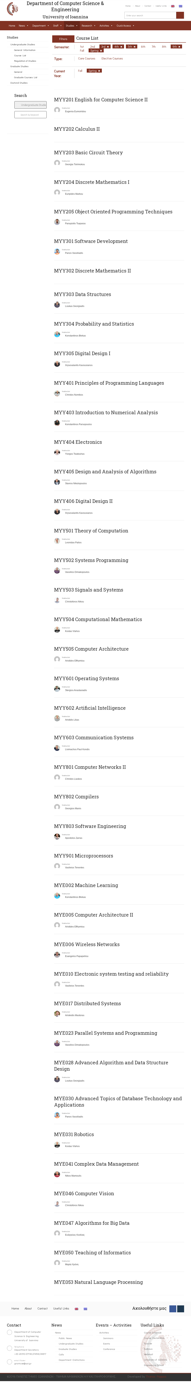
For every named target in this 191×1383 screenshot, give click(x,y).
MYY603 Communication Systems (94, 737)
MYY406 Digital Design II (83, 501)
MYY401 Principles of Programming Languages (109, 383)
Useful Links (161, 5)
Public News (65, 1338)
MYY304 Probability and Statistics (94, 324)
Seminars (108, 1338)
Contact (148, 5)
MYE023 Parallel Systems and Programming (105, 1033)
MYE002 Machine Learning (86, 885)
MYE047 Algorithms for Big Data (92, 1223)
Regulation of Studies (25, 60)
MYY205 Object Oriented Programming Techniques (113, 211)
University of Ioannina (155, 1359)
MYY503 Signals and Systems (88, 589)
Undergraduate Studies (22, 44)
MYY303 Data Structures (82, 294)
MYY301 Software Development (91, 241)
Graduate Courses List (25, 77)
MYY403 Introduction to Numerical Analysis (106, 412)
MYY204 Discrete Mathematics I (91, 182)
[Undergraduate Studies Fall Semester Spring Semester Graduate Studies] (30, 105)
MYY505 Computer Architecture (91, 649)
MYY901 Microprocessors (83, 855)
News (22, 25)
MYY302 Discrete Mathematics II (92, 270)
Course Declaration (154, 1337)
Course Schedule (153, 1332)
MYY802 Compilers (76, 796)
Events (106, 1343)
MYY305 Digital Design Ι (82, 353)
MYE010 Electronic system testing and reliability (111, 974)
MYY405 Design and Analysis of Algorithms (105, 471)
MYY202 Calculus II (77, 129)
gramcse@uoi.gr (23, 1363)
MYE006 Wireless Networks (87, 944)
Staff (55, 25)
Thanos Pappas (156, 1376)
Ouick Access (124, 25)
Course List (20, 55)
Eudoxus (148, 1348)
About (137, 5)
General (18, 71)
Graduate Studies (19, 66)
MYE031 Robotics (74, 1134)
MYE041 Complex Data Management (96, 1164)
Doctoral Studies (18, 82)
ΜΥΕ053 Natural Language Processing (98, 1282)
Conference (109, 1348)
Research (87, 25)
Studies (70, 25)
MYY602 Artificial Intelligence (90, 708)
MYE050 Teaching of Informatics (92, 1252)
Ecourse (148, 1343)
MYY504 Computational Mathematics (98, 619)
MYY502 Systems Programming (91, 560)
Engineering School (154, 1365)
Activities (104, 25)
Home (128, 5)
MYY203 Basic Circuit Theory (88, 152)
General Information (24, 49)
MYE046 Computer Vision (84, 1193)
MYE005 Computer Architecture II (93, 915)
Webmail (148, 1354)
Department (39, 25)
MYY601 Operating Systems (86, 678)
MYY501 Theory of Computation (91, 530)
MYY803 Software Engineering (90, 826)
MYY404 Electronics (78, 442)
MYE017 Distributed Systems (87, 1003)
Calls (61, 1354)
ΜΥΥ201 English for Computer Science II (101, 99)
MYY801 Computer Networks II (90, 767)
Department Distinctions (71, 1359)
